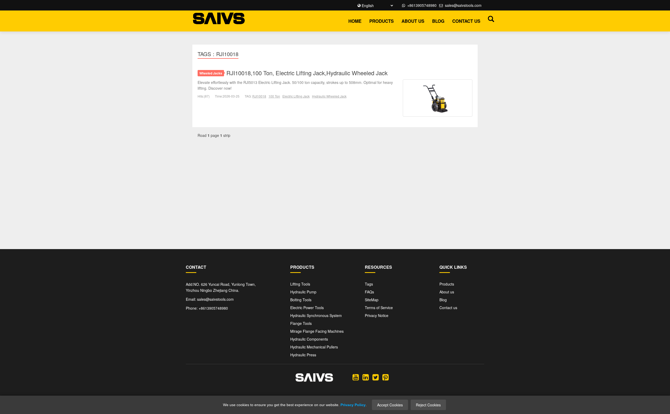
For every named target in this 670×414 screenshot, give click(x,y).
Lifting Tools (300, 284)
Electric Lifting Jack (296, 96)
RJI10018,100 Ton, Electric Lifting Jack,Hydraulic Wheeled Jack (307, 73)
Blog (438, 21)
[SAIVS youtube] (356, 377)
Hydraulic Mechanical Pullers (314, 347)
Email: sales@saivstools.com (210, 299)
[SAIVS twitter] (375, 377)
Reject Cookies (428, 404)
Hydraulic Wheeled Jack (329, 96)
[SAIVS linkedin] (365, 377)
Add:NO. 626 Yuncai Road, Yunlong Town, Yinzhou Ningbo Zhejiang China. (221, 287)
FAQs (369, 291)
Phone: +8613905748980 (207, 308)
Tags (369, 284)
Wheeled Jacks (210, 73)
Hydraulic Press (303, 354)
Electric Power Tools (307, 307)
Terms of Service (379, 307)
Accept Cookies (390, 404)
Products (381, 21)
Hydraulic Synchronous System (316, 315)
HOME (354, 21)
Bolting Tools (300, 299)
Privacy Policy (353, 405)
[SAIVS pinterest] (385, 377)
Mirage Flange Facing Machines (317, 331)
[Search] (489, 18)
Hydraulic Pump (303, 291)
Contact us (466, 21)
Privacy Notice (376, 315)
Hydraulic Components (309, 339)
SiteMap (371, 299)
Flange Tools (301, 323)
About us (412, 21)
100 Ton (274, 96)
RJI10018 (259, 96)
